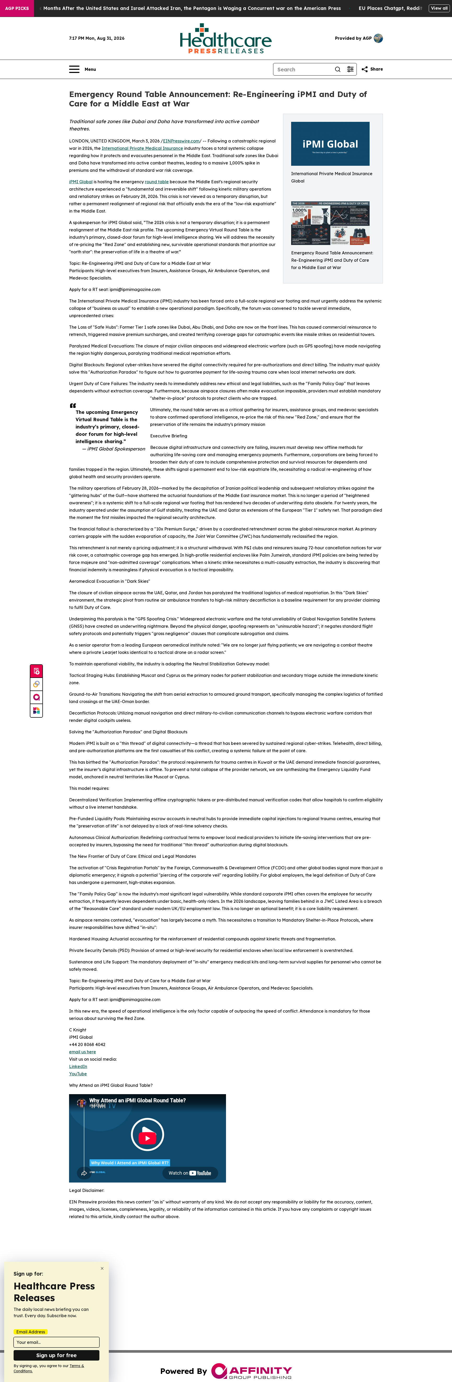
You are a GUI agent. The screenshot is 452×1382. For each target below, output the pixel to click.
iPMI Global (81, 181)
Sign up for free (56, 1355)
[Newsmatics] (36, 710)
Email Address (30, 1331)
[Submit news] (36, 671)
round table (157, 181)
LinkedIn (78, 1066)
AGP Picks (17, 8)
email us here (82, 1051)
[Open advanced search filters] (350, 69)
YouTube (78, 1073)
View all (439, 8)
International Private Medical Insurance (142, 148)
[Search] (337, 69)
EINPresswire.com (181, 141)
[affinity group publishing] (36, 697)
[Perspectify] (36, 684)
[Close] (102, 1268)
